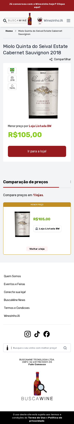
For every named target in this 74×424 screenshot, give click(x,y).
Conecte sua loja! (15, 292)
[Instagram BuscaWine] (27, 334)
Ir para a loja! (37, 151)
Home (9, 31)
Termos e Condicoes (17, 308)
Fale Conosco (37, 364)
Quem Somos (12, 276)
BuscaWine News (14, 300)
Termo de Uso (37, 417)
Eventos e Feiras (14, 284)
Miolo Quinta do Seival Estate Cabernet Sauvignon (40, 32)
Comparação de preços (25, 182)
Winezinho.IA (53, 20)
